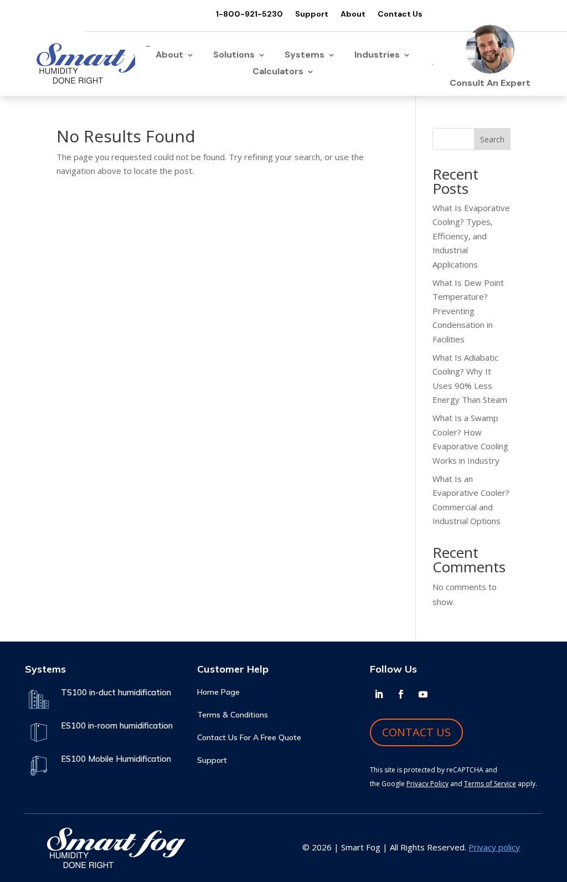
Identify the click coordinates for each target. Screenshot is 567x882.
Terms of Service (490, 783)
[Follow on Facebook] (401, 694)
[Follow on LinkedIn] (379, 694)
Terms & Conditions (232, 715)
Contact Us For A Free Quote (249, 738)
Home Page (218, 692)
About (353, 14)
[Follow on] (445, 694)
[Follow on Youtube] (423, 694)
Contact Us (400, 14)
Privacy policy (494, 847)
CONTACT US (416, 732)
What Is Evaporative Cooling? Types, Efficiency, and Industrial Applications (471, 236)
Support (311, 14)
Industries (377, 55)
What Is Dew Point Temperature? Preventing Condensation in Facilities (468, 311)
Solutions (234, 55)
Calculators (277, 72)
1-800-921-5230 (249, 14)
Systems (304, 55)
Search (492, 139)
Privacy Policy (427, 783)
